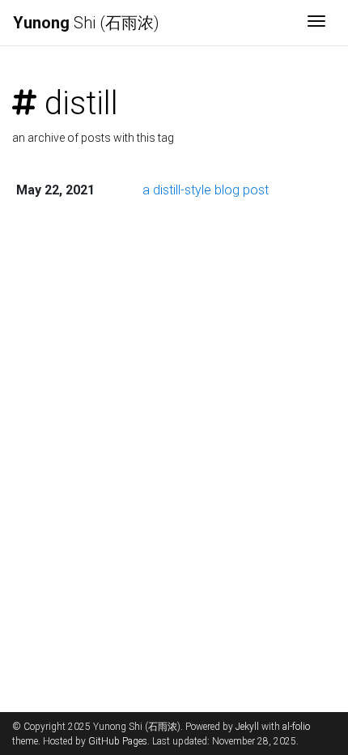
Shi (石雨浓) (86, 22)
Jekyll (247, 726)
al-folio (296, 726)
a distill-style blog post (205, 190)
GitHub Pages (117, 741)
